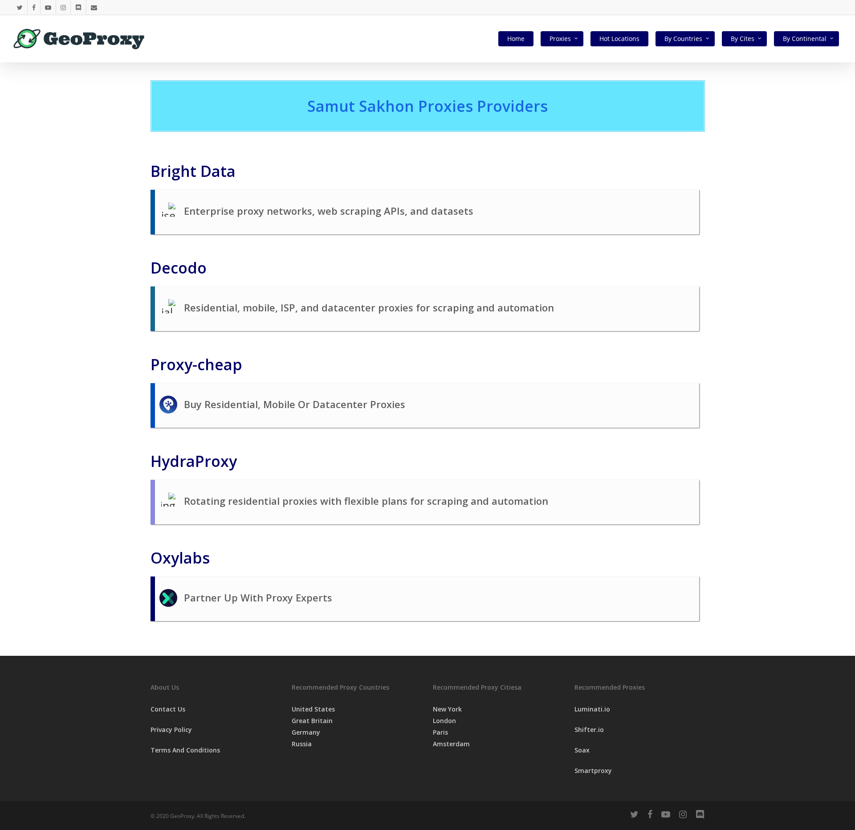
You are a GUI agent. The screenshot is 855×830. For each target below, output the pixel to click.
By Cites (742, 38)
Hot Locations (619, 38)
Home (516, 38)
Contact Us (168, 709)
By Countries (683, 38)
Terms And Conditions (185, 750)
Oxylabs (180, 558)
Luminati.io (592, 709)
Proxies (560, 38)
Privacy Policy (171, 729)
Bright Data (193, 171)
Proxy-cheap (196, 364)
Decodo (179, 268)
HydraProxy (194, 461)
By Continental (804, 38)
